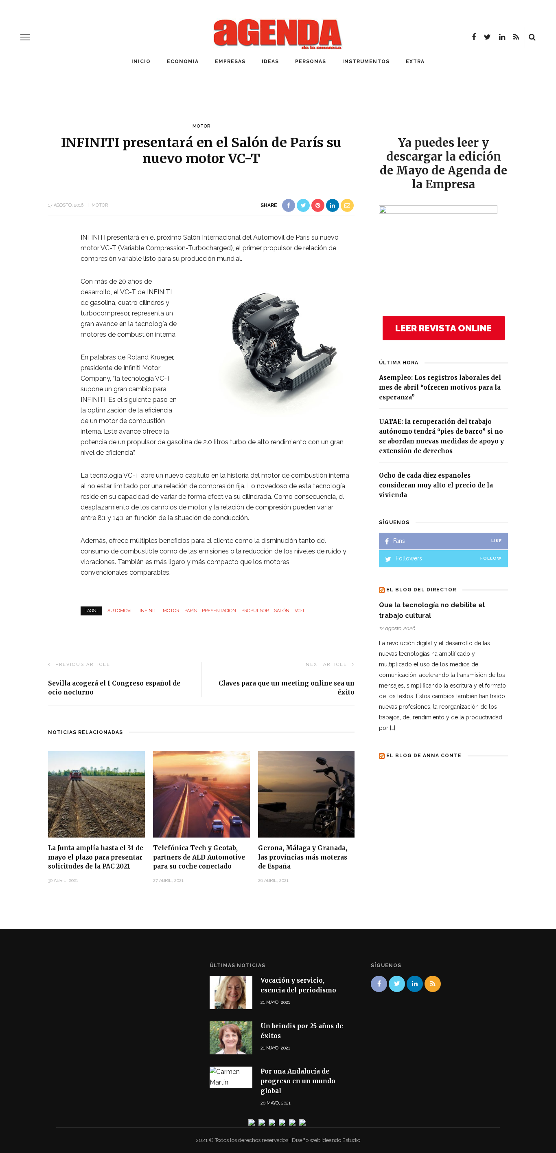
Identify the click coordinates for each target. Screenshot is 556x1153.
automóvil (120, 610)
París (190, 610)
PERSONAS (310, 61)
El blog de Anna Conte (424, 755)
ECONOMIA (183, 61)
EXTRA (415, 61)
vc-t (300, 610)
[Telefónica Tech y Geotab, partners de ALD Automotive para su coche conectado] (201, 794)
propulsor (255, 610)
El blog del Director (421, 590)
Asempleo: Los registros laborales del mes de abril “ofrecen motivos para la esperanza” (440, 387)
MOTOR (201, 126)
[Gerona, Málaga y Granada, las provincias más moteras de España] (306, 794)
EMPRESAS (230, 61)
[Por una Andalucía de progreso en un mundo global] (231, 1076)
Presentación (219, 610)
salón (281, 610)
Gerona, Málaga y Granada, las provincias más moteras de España (302, 857)
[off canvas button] (25, 37)
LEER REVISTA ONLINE (443, 328)
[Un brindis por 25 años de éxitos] (231, 1037)
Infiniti (149, 610)
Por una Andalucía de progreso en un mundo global (297, 1081)
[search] (532, 37)
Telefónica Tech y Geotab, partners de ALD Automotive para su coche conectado (199, 857)
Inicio (141, 61)
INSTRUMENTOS (366, 61)
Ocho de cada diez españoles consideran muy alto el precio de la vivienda (436, 485)
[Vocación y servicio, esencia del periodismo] (231, 992)
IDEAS (270, 61)
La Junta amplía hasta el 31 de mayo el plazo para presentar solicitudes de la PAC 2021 (95, 857)
